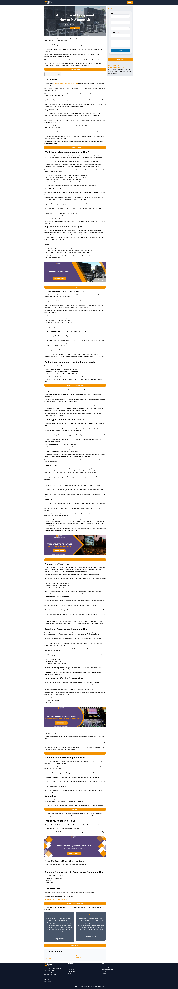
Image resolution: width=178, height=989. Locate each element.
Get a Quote (74, 28)
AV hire (66, 44)
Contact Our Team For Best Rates (75, 147)
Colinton (46, 899)
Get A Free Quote (75, 945)
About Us (70, 967)
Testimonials (71, 971)
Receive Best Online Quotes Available (75, 287)
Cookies (104, 971)
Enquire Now (75, 753)
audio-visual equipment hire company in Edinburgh (65, 83)
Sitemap (104, 973)
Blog (69, 973)
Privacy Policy (105, 967)
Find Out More (75, 559)
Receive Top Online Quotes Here (75, 385)
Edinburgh (51, 899)
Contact (130, 2)
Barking (65, 899)
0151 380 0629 (48, 981)
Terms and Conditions (107, 969)
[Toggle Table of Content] (58, 74)
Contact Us (71, 969)
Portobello (60, 899)
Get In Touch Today (75, 69)
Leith (56, 899)
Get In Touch (75, 809)
